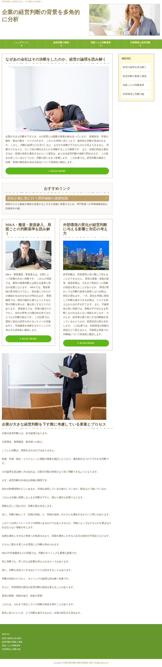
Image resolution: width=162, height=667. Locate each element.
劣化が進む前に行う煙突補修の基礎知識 (37, 198)
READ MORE (58, 171)
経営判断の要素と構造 (134, 76)
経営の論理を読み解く (134, 67)
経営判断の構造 (61, 42)
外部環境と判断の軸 (133, 94)
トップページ (21, 42)
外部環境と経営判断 (140, 42)
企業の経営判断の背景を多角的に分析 (41, 15)
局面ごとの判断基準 (101, 42)
